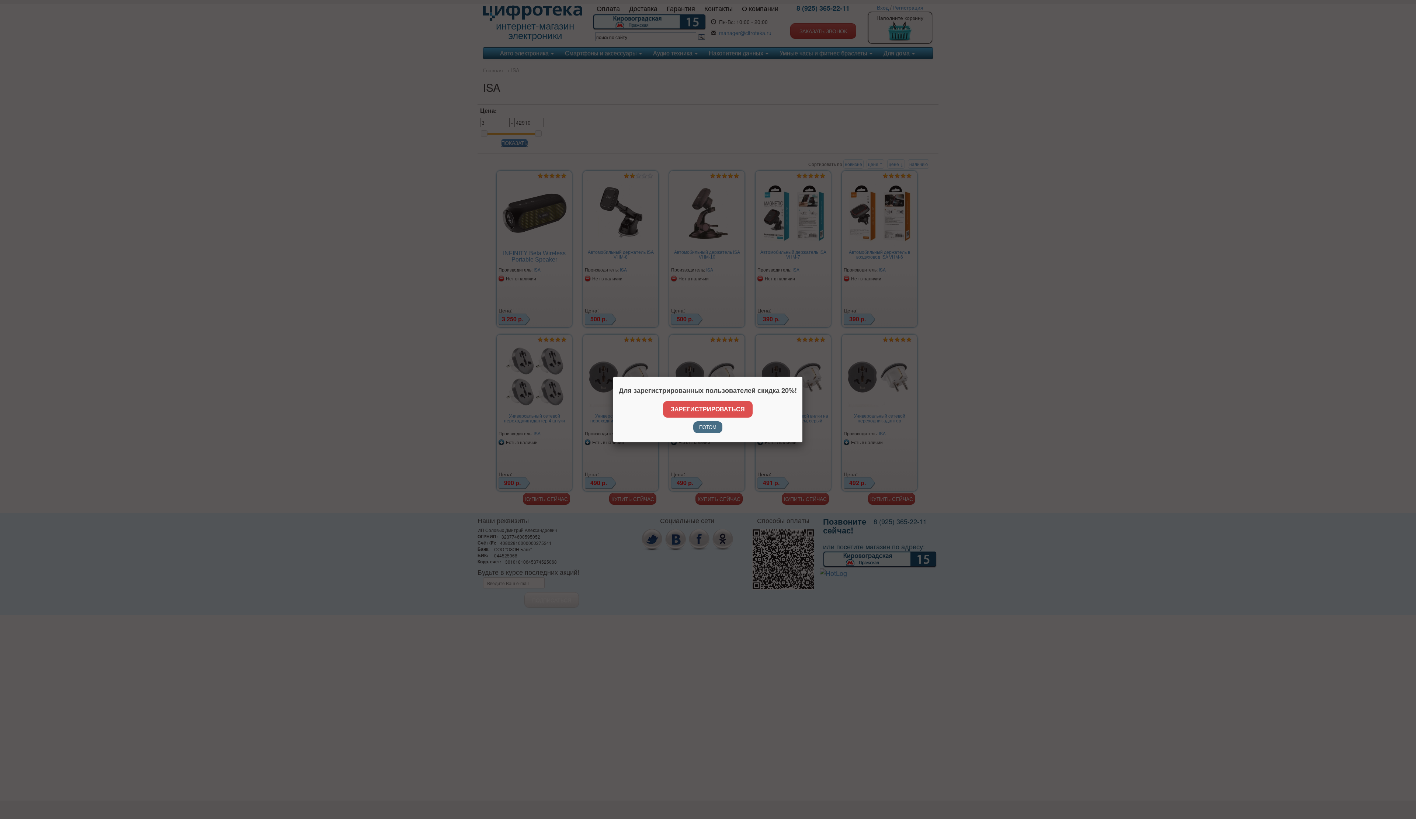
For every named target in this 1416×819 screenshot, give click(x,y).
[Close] (802, 376)
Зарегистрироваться (708, 409)
